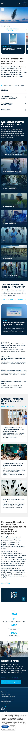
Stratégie (4, 90)
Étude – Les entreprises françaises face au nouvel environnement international (14, 324)
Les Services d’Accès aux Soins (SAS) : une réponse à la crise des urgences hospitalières (13, 429)
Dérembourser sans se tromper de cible (14, 371)
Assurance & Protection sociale (13, 154)
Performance (5, 110)
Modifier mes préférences (8, 729)
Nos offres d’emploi (5, 694)
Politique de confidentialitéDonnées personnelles (7, 700)
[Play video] (24, 599)
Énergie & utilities (8, 206)
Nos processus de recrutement (8, 696)
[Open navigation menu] (2, 3)
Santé (4, 241)
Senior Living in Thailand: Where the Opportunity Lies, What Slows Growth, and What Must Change (13, 345)
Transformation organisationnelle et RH (9, 97)
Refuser (12, 726)
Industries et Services (9, 223)
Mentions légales (5, 703)
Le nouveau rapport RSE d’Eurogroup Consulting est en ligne (12, 48)
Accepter (5, 726)
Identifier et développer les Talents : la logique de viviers (14, 500)
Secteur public (7, 258)
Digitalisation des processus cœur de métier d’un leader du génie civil (13, 465)
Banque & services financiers (12, 171)
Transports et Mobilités (10, 275)
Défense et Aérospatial (10, 189)
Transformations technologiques (7, 104)
